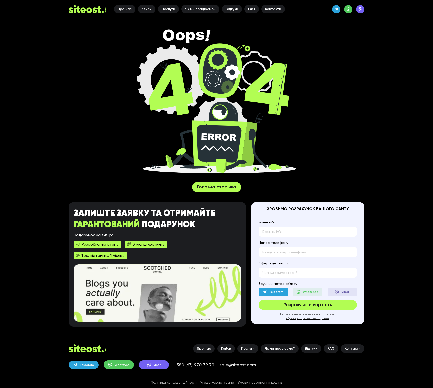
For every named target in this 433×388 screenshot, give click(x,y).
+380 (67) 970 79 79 (194, 365)
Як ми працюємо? (200, 9)
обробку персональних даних (307, 318)
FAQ (251, 9)
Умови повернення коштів (260, 382)
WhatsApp (122, 365)
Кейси (147, 9)
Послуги (168, 9)
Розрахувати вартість (308, 305)
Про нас (125, 9)
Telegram (87, 365)
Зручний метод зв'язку (278, 284)
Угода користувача (217, 382)
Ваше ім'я (267, 222)
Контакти (273, 9)
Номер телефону (273, 243)
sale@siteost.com (237, 365)
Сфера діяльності (274, 263)
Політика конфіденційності (174, 382)
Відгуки (232, 9)
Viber (157, 365)
